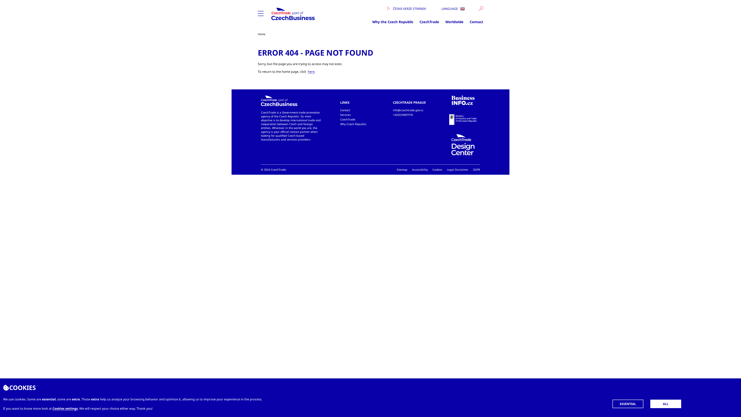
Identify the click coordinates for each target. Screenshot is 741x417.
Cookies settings (65, 408)
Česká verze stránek (409, 9)
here (311, 72)
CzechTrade (429, 21)
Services (345, 115)
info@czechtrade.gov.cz (408, 110)
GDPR (476, 169)
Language (450, 9)
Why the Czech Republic (392, 21)
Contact (476, 21)
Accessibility (420, 169)
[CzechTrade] (306, 14)
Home (261, 34)
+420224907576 (403, 115)
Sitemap (402, 169)
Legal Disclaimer (457, 169)
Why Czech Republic (353, 124)
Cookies (437, 169)
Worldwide (454, 21)
